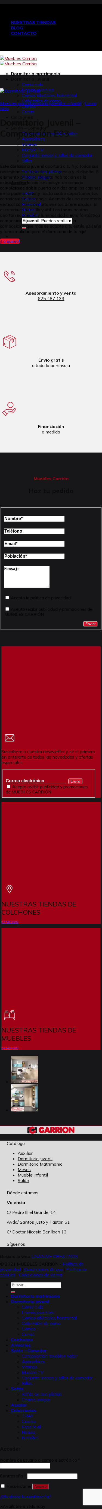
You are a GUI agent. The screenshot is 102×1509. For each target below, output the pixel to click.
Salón (23, 1180)
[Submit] (13, 1292)
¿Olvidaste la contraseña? (25, 1496)
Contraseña (13, 1476)
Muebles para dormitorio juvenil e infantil (40, 103)
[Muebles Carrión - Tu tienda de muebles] (18, 61)
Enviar (90, 624)
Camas (29, 106)
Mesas (24, 1169)
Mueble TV (33, 149)
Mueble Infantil (33, 1175)
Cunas (28, 111)
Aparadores (33, 1361)
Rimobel (30, 1437)
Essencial (31, 1426)
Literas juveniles (38, 1312)
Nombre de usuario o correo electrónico (40, 1460)
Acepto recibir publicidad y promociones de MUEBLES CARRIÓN (47, 789)
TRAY (27, 1416)
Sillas (27, 160)
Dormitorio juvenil (30, 79)
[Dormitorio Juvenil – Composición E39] (24, 1081)
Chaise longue (36, 1399)
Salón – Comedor (29, 1350)
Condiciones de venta (40, 1275)
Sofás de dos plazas (41, 1394)
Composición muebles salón (50, 1356)
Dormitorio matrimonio (35, 73)
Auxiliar (25, 1153)
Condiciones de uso (43, 1269)
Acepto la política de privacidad (40, 597)
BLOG (17, 27)
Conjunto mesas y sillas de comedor (57, 155)
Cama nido (32, 84)
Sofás (17, 1388)
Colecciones (23, 1410)
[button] (22, 1506)
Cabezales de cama (41, 1323)
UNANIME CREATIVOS (54, 1256)
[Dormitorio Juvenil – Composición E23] (24, 1110)
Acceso (41, 1486)
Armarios (21, 1345)
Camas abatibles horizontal (49, 95)
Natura (28, 1432)
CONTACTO (23, 33)
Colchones (22, 1339)
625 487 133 (51, 298)
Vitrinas (29, 144)
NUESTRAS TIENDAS (33, 22)
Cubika (29, 1421)
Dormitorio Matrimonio (40, 1164)
